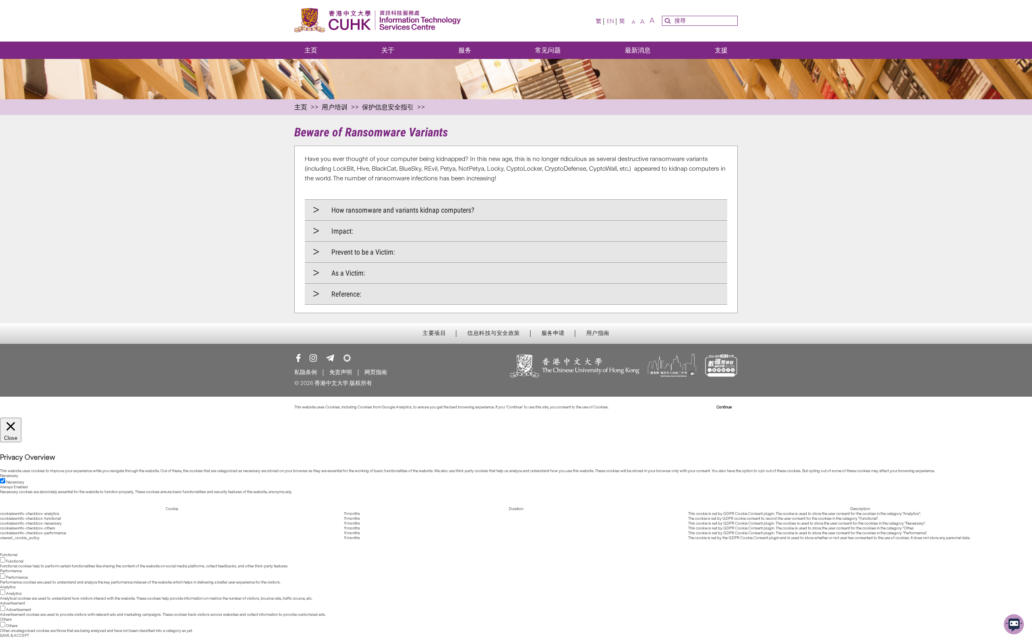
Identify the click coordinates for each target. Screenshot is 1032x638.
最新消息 (638, 50)
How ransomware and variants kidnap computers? (402, 210)
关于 (387, 50)
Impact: (342, 231)
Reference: (346, 294)
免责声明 (340, 372)
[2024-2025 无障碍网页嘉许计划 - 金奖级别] (721, 366)
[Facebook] (298, 358)
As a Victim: (348, 273)
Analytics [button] (8, 587)
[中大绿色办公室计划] (347, 358)
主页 (310, 50)
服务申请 (553, 333)
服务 (464, 50)
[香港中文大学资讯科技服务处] (380, 20)
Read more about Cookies (632, 407)
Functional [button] (8, 554)
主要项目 (434, 333)
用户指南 (598, 333)
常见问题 (548, 50)
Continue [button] (724, 407)
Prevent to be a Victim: (363, 252)
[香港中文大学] (575, 366)
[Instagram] (313, 358)
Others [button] (6, 619)
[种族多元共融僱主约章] (672, 366)
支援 (721, 50)
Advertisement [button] (12, 603)
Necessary (15, 482)
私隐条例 (305, 372)
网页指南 (375, 372)
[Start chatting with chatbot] (1014, 624)
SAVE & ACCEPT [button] (14, 635)
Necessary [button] (9, 475)
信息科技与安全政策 (493, 333)
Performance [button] (11, 571)
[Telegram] (330, 358)
